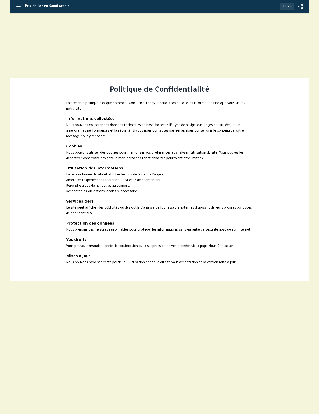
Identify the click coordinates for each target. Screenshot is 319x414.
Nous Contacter (221, 246)
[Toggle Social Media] (300, 6)
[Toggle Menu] (18, 6)
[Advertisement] (159, 45)
